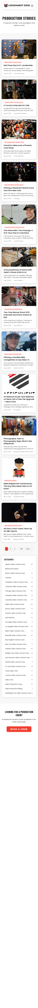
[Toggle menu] (32, 6)
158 (21, 549)
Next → (28, 549)
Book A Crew (19, 729)
